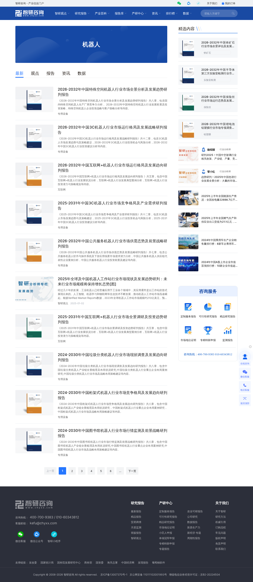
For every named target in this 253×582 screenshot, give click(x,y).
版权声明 (220, 538)
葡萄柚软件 (158, 562)
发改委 (33, 562)
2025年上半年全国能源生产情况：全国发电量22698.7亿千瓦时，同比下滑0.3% (219, 199)
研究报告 (81, 13)
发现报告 (143, 562)
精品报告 (136, 516)
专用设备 (63, 113)
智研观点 (61, 13)
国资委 (100, 562)
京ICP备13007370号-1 (113, 574)
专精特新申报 (167, 543)
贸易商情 (136, 522)
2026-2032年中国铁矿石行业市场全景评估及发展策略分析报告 (218, 46)
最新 (19, 73)
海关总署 (112, 562)
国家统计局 (47, 562)
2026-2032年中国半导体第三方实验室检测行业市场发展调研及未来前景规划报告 (218, 75)
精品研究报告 (167, 522)
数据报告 (192, 522)
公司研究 (192, 516)
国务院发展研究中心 (69, 562)
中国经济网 (127, 562)
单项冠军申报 (167, 538)
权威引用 (220, 522)
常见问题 (220, 532)
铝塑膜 (207, 134)
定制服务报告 (167, 511)
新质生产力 (193, 527)
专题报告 (164, 548)
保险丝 (207, 107)
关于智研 (220, 511)
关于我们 (212, 3)
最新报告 (136, 511)
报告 (50, 73)
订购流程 (220, 527)
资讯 (155, 13)
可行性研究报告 (168, 516)
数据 (186, 13)
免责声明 (220, 543)
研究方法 (220, 516)
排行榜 (170, 13)
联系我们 (220, 548)
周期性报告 (193, 538)
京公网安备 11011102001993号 (148, 574)
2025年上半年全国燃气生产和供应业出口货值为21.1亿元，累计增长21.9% (219, 221)
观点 (35, 73)
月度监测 (136, 527)
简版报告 (136, 532)
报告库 (119, 13)
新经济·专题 (194, 532)
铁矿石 (207, 52)
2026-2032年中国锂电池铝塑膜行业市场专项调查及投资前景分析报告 (218, 127)
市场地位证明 (167, 527)
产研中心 (138, 13)
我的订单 (230, 3)
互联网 (62, 189)
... (120, 471)
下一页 (132, 471)
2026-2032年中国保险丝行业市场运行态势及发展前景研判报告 (218, 100)
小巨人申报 (165, 532)
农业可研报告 (195, 511)
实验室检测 (210, 79)
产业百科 (101, 13)
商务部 (88, 562)
